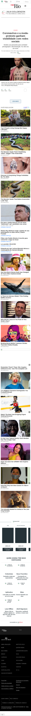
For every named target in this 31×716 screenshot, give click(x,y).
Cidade (15, 30)
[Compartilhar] (25, 90)
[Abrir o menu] (2, 6)
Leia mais (15, 101)
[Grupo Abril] (2, 2)
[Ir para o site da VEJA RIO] (15, 7)
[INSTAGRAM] (28, 630)
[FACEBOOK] (23, 630)
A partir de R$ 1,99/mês (21, 549)
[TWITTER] (26, 630)
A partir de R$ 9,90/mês (8, 549)
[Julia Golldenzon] (4, 13)
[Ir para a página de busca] (28, 6)
